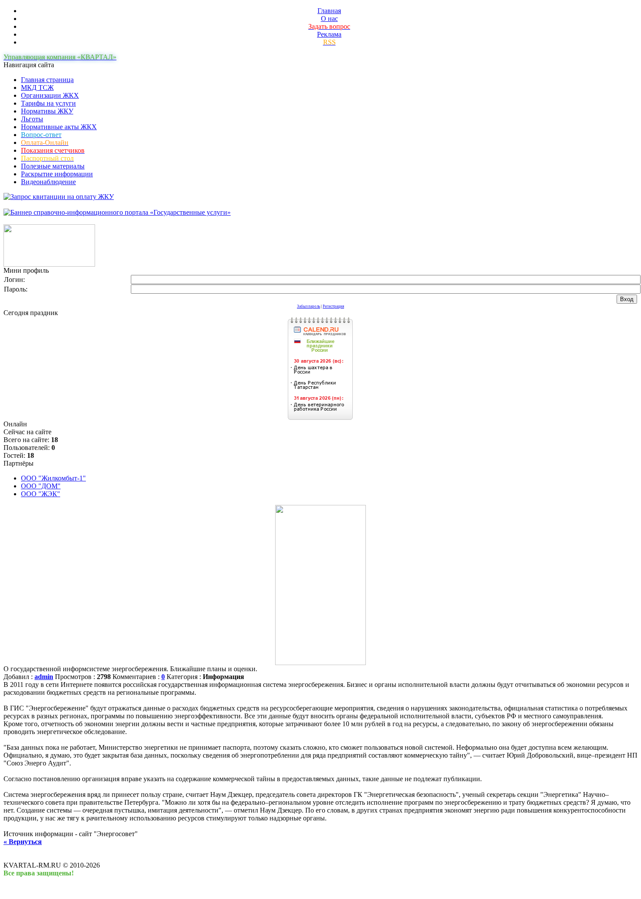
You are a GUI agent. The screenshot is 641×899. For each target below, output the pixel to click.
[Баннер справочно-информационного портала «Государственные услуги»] (117, 212)
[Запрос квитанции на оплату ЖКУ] (58, 196)
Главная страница (47, 79)
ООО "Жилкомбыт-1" (53, 478)
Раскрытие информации (57, 174)
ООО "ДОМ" (41, 486)
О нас (329, 18)
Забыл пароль (308, 306)
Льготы (32, 119)
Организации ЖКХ (50, 95)
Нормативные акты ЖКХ (59, 126)
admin (43, 676)
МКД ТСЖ (37, 87)
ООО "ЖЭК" (40, 494)
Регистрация (333, 306)
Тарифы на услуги (48, 103)
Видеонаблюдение (48, 181)
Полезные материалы (53, 166)
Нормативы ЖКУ (47, 111)
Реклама (329, 34)
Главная (329, 10)
